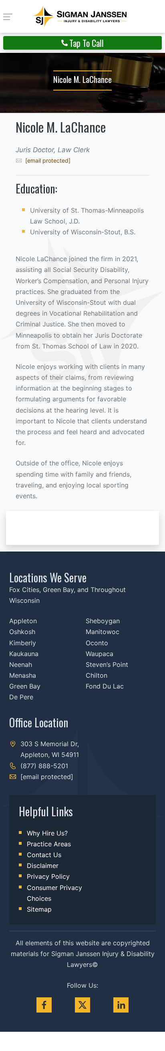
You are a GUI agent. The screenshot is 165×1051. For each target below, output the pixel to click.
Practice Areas (49, 844)
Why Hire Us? (47, 833)
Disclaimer (42, 866)
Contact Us (44, 855)
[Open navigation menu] (10, 16)
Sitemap (39, 909)
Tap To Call (86, 42)
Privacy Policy (48, 876)
